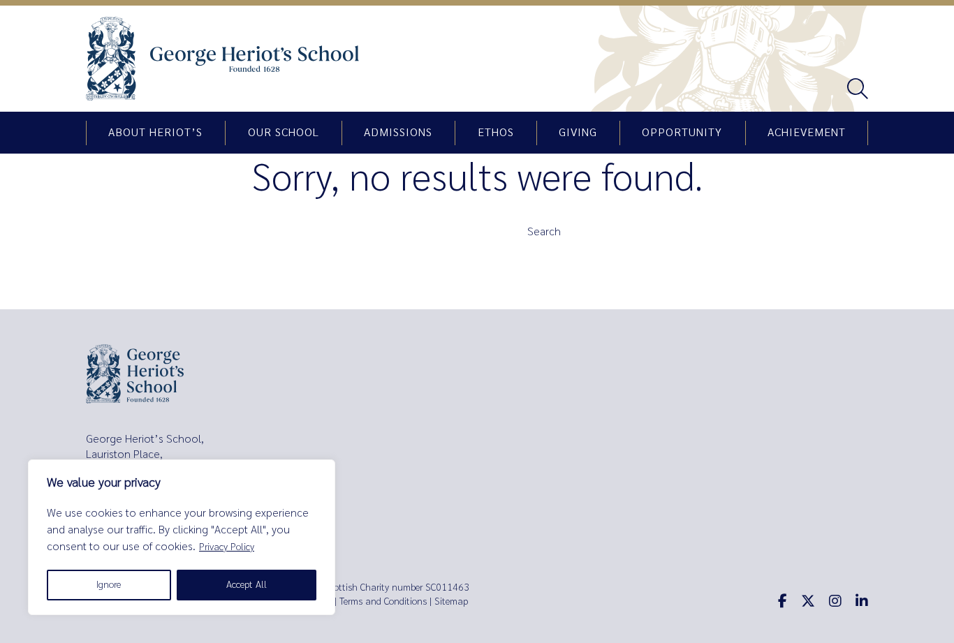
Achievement (807, 132)
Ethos (496, 132)
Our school (283, 132)
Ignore (108, 584)
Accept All (246, 584)
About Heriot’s (155, 132)
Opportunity (682, 132)
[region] (181, 537)
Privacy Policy (226, 547)
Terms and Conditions (383, 601)
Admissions (398, 132)
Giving (578, 132)
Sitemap (451, 601)
